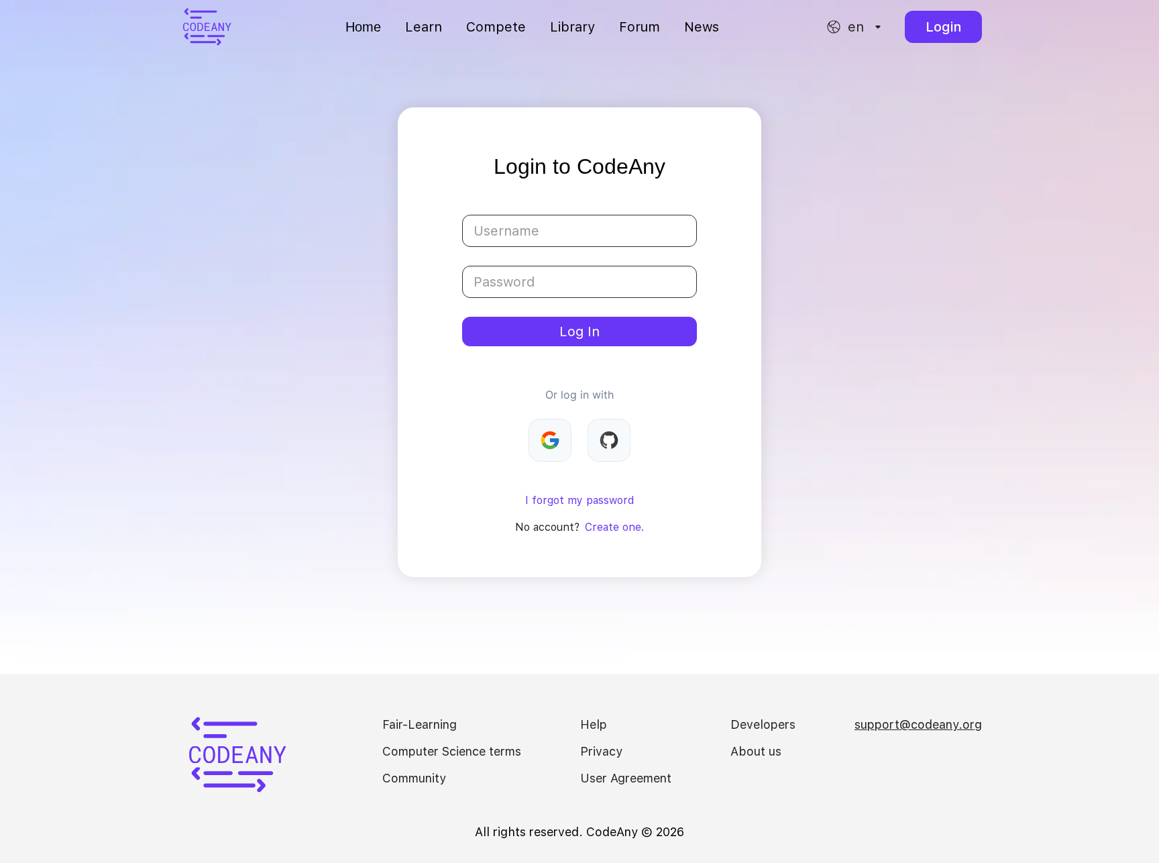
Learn (423, 27)
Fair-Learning (419, 724)
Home (363, 26)
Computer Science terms (451, 751)
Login (943, 27)
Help (593, 724)
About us (755, 751)
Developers (762, 724)
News (701, 27)
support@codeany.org (918, 724)
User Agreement (625, 778)
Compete (496, 27)
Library (572, 27)
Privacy (601, 751)
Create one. (614, 527)
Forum (639, 27)
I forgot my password (579, 500)
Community (414, 778)
